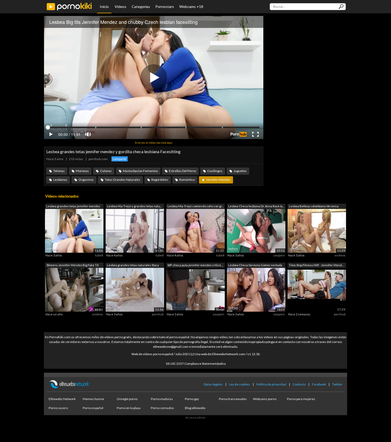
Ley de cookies (239, 384)
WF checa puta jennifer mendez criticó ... (195, 265)
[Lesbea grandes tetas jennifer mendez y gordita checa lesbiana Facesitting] (74, 231)
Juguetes (240, 171)
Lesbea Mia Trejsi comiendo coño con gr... (195, 206)
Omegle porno (127, 399)
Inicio (104, 6)
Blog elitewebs (195, 408)
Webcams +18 (191, 6)
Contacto (299, 384)
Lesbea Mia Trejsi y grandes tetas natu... (134, 206)
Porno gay (192, 399)
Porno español (93, 408)
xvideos (340, 255)
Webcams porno (264, 399)
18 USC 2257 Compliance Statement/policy (195, 364)
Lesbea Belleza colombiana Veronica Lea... (314, 206)
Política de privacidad (271, 384)
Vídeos (120, 6)
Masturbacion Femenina (140, 171)
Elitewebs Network (62, 399)
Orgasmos (86, 180)
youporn (279, 255)
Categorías (141, 6)
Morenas (82, 171)
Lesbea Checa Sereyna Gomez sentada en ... (255, 265)
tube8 (99, 255)
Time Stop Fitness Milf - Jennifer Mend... (316, 265)
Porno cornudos (162, 408)
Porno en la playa (128, 408)
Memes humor (93, 399)
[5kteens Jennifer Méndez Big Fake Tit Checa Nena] (74, 289)
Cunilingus (214, 171)
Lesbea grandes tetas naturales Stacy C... (133, 265)
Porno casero (58, 408)
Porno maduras (162, 399)
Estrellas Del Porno (182, 171)
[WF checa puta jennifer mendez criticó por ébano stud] (195, 289)
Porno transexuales (233, 399)
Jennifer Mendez (218, 180)
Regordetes (159, 180)
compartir (120, 159)
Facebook (319, 384)
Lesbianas (60, 180)
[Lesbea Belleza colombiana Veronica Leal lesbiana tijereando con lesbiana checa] (317, 231)
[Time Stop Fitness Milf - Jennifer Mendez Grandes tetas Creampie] (317, 289)
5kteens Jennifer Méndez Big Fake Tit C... (72, 265)
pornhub (158, 314)
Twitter (337, 384)
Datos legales (213, 384)
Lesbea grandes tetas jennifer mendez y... (73, 206)
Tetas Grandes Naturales (122, 180)
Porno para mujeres (301, 399)
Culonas (106, 171)
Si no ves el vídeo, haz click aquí (153, 142)
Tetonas (59, 171)
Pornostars (164, 6)
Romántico (187, 180)
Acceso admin (195, 417)
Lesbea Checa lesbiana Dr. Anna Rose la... (256, 206)
